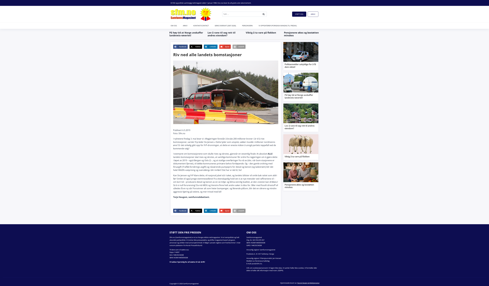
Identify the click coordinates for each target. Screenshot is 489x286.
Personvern (247, 25)
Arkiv (313, 14)
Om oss (174, 25)
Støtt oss (299, 14)
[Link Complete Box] (300, 56)
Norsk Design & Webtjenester (308, 283)
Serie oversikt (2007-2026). (225, 25)
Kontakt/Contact (201, 25)
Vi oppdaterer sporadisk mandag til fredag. (278, 25)
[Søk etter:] (244, 14)
